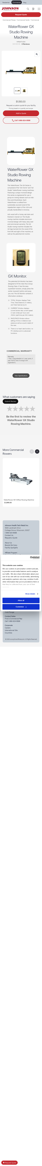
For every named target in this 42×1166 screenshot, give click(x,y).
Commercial (17, 2)
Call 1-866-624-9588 (21, 120)
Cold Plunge (9, 612)
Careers (7, 628)
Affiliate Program (11, 552)
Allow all (21, 600)
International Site (11, 630)
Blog (24, 2)
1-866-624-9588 (11, 533)
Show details (30, 594)
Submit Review (10, 401)
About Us (8, 543)
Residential (5, 2)
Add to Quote (21, 113)
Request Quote (21, 14)
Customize (20, 607)
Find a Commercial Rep (13, 618)
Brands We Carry (11, 545)
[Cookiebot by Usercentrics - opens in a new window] (30, 557)
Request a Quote (11, 538)
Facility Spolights (11, 547)
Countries (8, 633)
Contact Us (9, 535)
